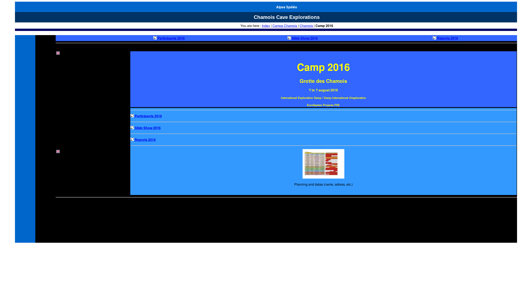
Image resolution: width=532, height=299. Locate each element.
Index (266, 25)
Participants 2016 (171, 38)
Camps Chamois (284, 25)
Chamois (306, 25)
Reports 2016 (447, 38)
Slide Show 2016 (304, 38)
